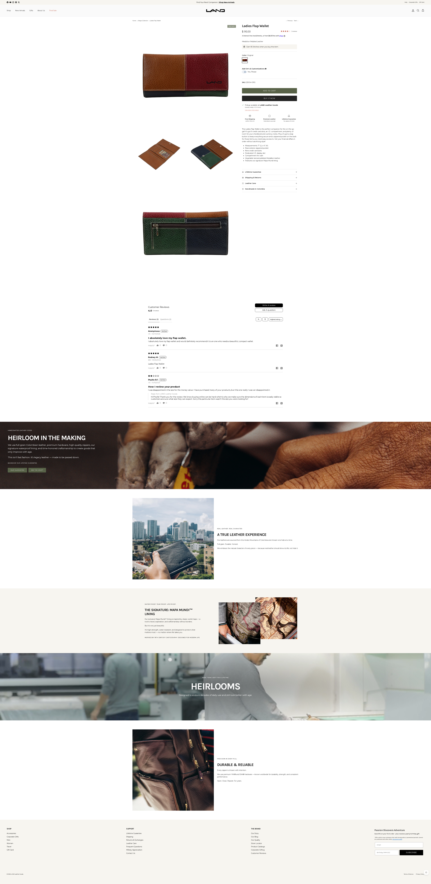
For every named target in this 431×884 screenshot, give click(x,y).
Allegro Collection (143, 21)
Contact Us (130, 853)
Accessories (11, 833)
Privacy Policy (420, 874)
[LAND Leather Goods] (215, 10)
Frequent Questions (134, 847)
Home (134, 21)
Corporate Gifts (413, 2)
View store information (252, 110)
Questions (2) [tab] (165, 319)
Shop (9, 10)
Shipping (129, 837)
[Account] (412, 10)
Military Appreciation (134, 850)
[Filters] (265, 319)
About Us (41, 10)
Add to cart (269, 91)
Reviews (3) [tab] (153, 319)
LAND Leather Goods (17, 874)
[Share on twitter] (281, 345)
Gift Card (421, 2)
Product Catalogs (258, 847)
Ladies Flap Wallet (155, 21)
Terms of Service (408, 874)
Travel (9, 847)
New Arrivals (20, 10)
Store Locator (256, 843)
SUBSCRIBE (411, 852)
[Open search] (258, 319)
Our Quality (255, 840)
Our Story (255, 833)
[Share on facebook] (277, 345)
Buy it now (269, 98)
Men (8, 840)
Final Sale (53, 10)
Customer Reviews (258, 853)
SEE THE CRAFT (37, 470)
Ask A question (269, 310)
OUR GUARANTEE (17, 470)
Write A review (268, 305)
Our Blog (254, 837)
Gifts (31, 10)
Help (406, 2)
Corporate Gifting (258, 850)
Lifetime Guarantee (134, 833)
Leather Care (131, 843)
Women (10, 843)
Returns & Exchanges (134, 840)
